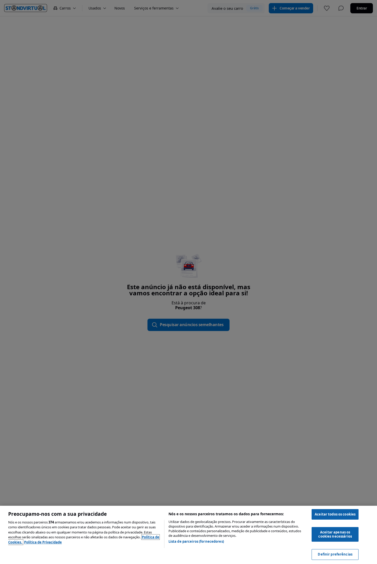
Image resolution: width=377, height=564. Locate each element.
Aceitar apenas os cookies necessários (335, 534)
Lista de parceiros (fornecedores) (196, 541)
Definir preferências (335, 554)
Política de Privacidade (43, 542)
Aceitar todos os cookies (335, 514)
